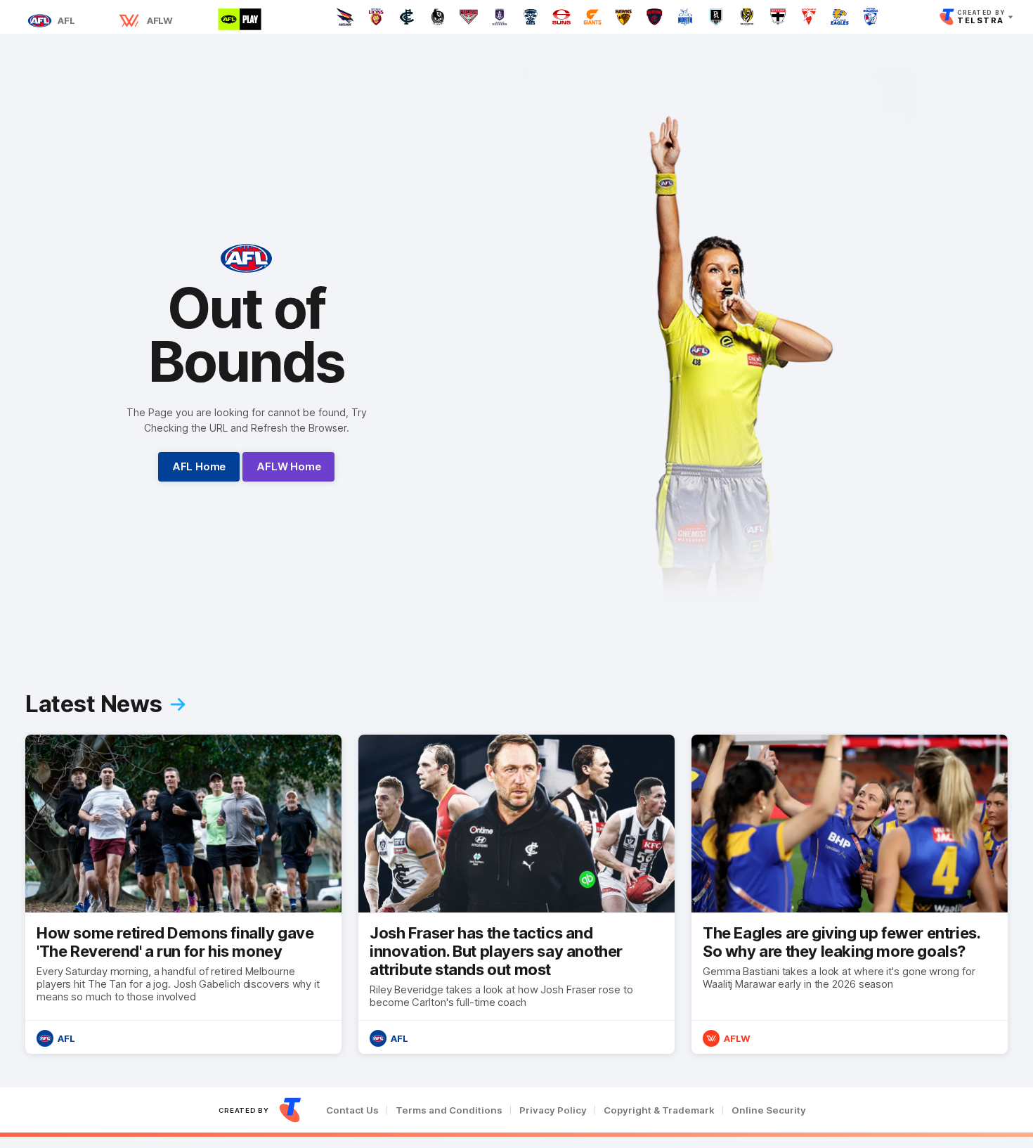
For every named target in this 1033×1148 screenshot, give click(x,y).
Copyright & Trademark (659, 1110)
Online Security (769, 1110)
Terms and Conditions (449, 1110)
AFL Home (199, 466)
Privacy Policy (553, 1110)
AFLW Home (288, 466)
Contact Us (352, 1110)
